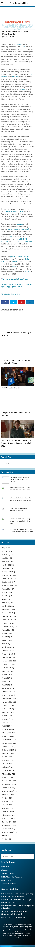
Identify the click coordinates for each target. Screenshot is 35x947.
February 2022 (6, 733)
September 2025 (7, 585)
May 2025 (5, 599)
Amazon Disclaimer (8, 873)
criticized (20, 224)
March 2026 (6, 565)
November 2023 (7, 661)
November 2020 (7, 784)
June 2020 (5, 801)
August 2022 (6, 712)
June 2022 (5, 719)
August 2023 (6, 671)
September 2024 (7, 626)
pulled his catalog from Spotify (18, 229)
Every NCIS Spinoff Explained (12, 388)
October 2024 (6, 623)
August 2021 (6, 753)
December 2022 (7, 698)
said (11, 236)
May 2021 (5, 764)
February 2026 (6, 568)
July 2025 (5, 592)
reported (15, 77)
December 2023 (7, 657)
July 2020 (5, 798)
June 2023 (5, 678)
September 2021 (7, 750)
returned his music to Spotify (21, 241)
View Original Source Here (10, 294)
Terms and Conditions (9, 884)
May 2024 (5, 640)
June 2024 (5, 637)
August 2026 (6, 548)
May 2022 (5, 722)
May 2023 (5, 681)
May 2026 (5, 558)
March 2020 (6, 812)
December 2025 (7, 575)
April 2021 (5, 767)
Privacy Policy (6, 880)
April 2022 (5, 726)
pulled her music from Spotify (20, 256)
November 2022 (7, 702)
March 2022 (6, 729)
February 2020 (6, 815)
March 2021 (6, 770)
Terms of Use (22, 935)
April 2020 (5, 808)
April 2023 (5, 685)
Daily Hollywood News (19, 3)
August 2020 (6, 794)
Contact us (5, 867)
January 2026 (6, 572)
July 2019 (5, 839)
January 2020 (6, 818)
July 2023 (5, 675)
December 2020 (7, 781)
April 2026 (5, 561)
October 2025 (6, 582)
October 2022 (6, 705)
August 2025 (6, 589)
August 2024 (6, 630)
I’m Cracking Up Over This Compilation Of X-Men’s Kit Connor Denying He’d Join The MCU (17, 443)
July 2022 (5, 716)
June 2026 (5, 555)
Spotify (23, 47)
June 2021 (5, 760)
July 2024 (5, 633)
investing (22, 89)
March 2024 (6, 647)
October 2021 (6, 746)
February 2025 (6, 609)
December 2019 (7, 822)
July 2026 (5, 551)
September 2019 (7, 832)
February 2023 (6, 692)
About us (4, 870)
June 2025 (5, 596)
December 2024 (7, 616)
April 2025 (5, 602)
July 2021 (5, 757)
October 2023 (6, 664)
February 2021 (6, 774)
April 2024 (5, 644)
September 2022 (7, 709)
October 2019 (6, 829)
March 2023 (6, 688)
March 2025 (6, 606)
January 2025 (6, 613)
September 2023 (7, 668)
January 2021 (6, 777)
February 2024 (6, 650)
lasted (14, 266)
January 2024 (6, 654)
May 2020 (5, 805)
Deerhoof (19, 44)
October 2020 (6, 788)
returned (15, 261)
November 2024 (7, 620)
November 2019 (7, 825)
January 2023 (6, 695)
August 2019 (6, 836)
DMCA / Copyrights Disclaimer (11, 877)
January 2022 (6, 736)
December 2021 (7, 740)
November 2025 (7, 579)
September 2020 (7, 791)
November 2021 (7, 743)
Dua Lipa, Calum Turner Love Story (13, 917)
